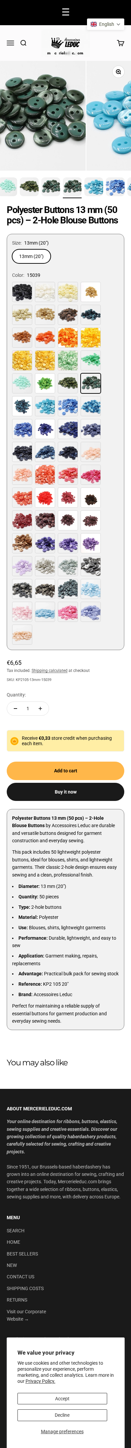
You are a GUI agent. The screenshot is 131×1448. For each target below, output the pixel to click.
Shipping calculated (50, 670)
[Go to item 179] (72, 187)
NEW (12, 1265)
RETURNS (17, 1300)
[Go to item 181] (115, 187)
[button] (105, 24)
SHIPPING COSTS (25, 1288)
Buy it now (66, 792)
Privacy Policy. (40, 1381)
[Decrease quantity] (15, 708)
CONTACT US (20, 1276)
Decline (62, 1415)
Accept (62, 1398)
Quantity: (16, 694)
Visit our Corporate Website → (26, 1315)
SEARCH (16, 1230)
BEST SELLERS (22, 1254)
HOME (13, 1242)
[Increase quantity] (40, 708)
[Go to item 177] (29, 187)
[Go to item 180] (93, 187)
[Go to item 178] (50, 187)
